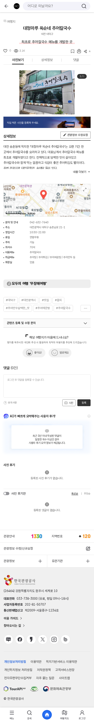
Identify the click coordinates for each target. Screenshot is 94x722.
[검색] (84, 6)
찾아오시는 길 (12, 625)
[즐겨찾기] (71, 51)
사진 (70, 403)
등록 (84, 402)
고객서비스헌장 (64, 670)
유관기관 (57, 561)
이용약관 (36, 661)
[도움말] (5, 403)
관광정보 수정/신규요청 (18, 548)
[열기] (85, 323)
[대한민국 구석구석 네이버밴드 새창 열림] (65, 639)
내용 (79, 172)
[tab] (12, 715)
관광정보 (9, 561)
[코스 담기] (77, 51)
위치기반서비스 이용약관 (61, 661)
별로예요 (64, 352)
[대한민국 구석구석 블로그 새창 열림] (8, 639)
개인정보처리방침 (15, 661)
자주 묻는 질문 (45, 678)
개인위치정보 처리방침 (18, 670)
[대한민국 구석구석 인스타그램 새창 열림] (54, 639)
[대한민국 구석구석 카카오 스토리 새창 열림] (31, 639)
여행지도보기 (84, 189)
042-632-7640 (39, 222)
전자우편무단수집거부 (17, 678)
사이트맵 (64, 678)
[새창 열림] (15, 689)
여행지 (11, 21)
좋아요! (38, 352)
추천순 (87, 493)
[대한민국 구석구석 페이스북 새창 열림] (20, 639)
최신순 (74, 493)
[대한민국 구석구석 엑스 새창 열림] (42, 639)
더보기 (86, 308)
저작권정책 (44, 670)
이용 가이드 (11, 618)
